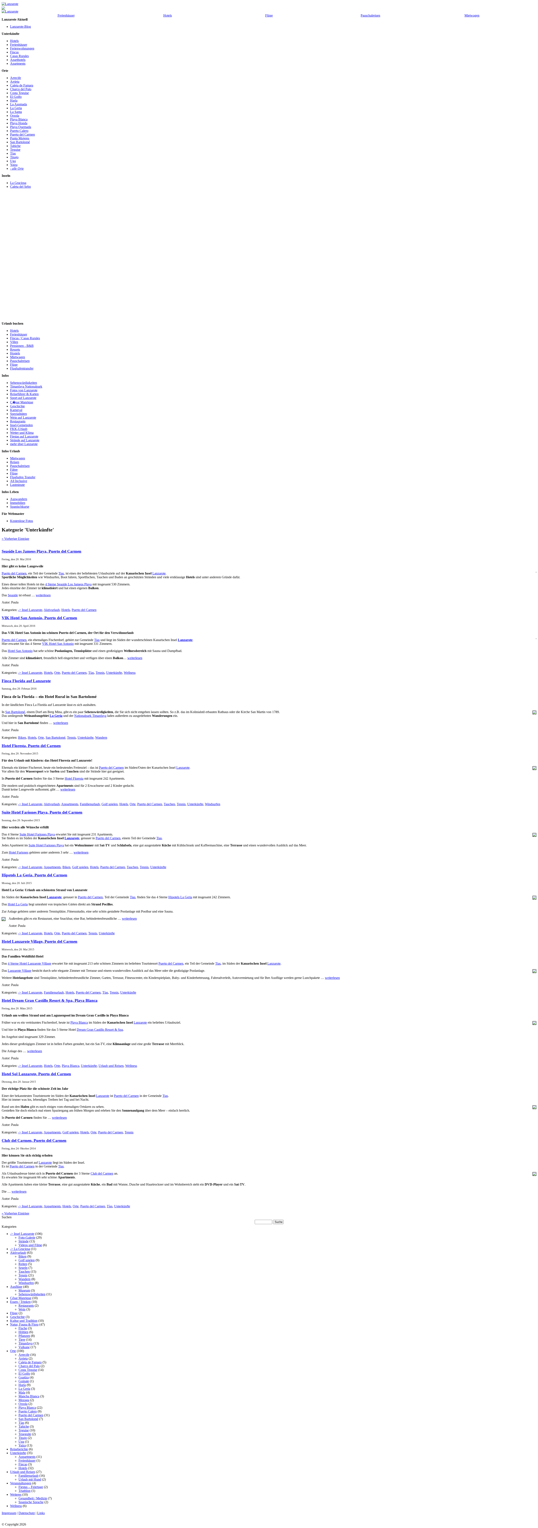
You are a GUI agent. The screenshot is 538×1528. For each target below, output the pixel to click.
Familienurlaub (90, 804)
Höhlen (23, 1332)
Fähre (14, 469)
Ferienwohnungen (22, 48)
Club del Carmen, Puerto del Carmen (34, 1140)
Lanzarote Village (19, 970)
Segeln (23, 1268)
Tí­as (91, 672)
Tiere (21, 1339)
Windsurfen (212, 804)
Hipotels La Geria (180, 897)
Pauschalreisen (370, 15)
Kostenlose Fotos (21, 521)
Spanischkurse (19, 506)
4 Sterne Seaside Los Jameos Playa (68, 584)
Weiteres (15, 1494)
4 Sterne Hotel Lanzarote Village (29, 963)
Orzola (14, 115)
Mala (21, 1392)
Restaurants (17, 421)
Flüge (269, 15)
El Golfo (16, 96)
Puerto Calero (19, 130)
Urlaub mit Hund (29, 1479)
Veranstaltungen (20, 1483)
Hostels (15, 353)
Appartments (69, 804)
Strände (23, 1241)
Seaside (13, 595)
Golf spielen (110, 804)
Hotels (167, 15)
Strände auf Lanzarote (24, 440)
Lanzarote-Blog (20, 26)
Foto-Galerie (26, 1237)
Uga (13, 161)
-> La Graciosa (20, 1249)
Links (41, 1513)
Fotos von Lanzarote (23, 390)
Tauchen (169, 804)
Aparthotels (17, 60)
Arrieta (14, 81)
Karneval (16, 410)
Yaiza (13, 165)
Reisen (14, 462)
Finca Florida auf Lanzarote (26, 681)
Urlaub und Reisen (111, 1066)
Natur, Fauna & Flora (24, 1324)
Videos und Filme (30, 1245)
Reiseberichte (19, 1449)
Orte (57, 672)
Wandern (101, 737)
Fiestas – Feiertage (30, 1487)
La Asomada (18, 104)
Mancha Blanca (28, 1396)
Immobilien (17, 503)
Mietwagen (471, 15)
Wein (21, 1309)
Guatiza (23, 1377)
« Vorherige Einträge (15, 538)
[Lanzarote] (10, 4)
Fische (22, 1328)
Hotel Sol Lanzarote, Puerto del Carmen (36, 1074)
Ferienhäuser (66, 15)
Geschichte (17, 406)
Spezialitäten (18, 414)
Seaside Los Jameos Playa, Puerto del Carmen (41, 551)
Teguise (15, 149)
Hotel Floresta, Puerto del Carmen (31, 746)
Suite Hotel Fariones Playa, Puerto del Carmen (42, 812)
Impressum (9, 1513)
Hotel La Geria (18, 904)
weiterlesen (43, 595)
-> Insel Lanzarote (30, 610)
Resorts (15, 349)
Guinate (23, 1381)
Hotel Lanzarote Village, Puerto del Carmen (39, 941)
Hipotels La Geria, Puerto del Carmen (34, 875)
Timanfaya (25, 1343)
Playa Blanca (19, 119)
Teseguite (24, 1434)
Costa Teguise (19, 93)
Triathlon (24, 1491)
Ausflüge (16, 1286)
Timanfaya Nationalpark (26, 386)
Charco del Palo (20, 89)
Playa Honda (18, 123)
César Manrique (20, 1298)
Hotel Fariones (18, 852)
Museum (24, 1290)
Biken (22, 737)
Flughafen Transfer (22, 477)
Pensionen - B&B (22, 346)
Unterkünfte (114, 672)
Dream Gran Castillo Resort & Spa (100, 1029)
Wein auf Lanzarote (23, 417)
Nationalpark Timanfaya (90, 715)
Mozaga (23, 1400)
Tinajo (14, 157)
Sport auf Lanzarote (23, 398)
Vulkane (24, 1347)
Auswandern (18, 499)
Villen (14, 342)
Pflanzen (24, 1336)
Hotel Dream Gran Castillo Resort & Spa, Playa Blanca (50, 1000)
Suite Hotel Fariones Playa (37, 834)
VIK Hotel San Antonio (58, 643)
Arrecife (15, 78)
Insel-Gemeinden (21, 425)
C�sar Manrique (21, 402)
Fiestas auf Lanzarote (24, 436)
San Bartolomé (20, 142)
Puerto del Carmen (22, 134)
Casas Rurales (19, 56)
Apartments (17, 63)
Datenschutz (26, 1513)
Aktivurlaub (52, 610)
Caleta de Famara (21, 85)
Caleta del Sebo (20, 186)
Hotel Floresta (74, 778)
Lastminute (17, 485)
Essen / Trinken (20, 1302)
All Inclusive (18, 481)
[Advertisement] (18, 259)
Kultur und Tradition (23, 1320)
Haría (13, 100)
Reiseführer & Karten (24, 394)
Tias (61, 573)
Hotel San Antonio (20, 651)
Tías (13, 153)
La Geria (16, 108)
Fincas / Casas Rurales (25, 338)
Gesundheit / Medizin (32, 1498)
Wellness (130, 672)
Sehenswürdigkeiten (23, 382)
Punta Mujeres (19, 138)
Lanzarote (159, 573)
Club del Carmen (102, 1173)
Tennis (100, 672)
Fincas (14, 52)
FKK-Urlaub (18, 429)
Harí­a (22, 1385)
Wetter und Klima (22, 432)
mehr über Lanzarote (24, 444)
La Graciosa (18, 183)
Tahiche (15, 146)
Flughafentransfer (21, 368)
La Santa (16, 112)
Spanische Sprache (31, 1502)
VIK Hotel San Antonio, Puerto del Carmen (39, 618)
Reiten (22, 1264)
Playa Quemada (20, 127)
